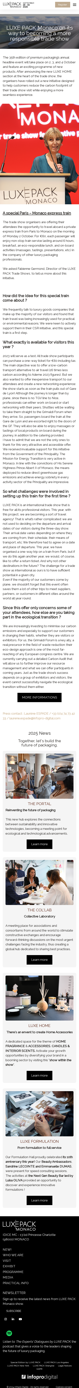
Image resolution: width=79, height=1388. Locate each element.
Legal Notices (65, 1365)
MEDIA (8, 1277)
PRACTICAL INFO (16, 1283)
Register (62, 4)
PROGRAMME (13, 1272)
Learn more (39, 844)
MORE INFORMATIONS (39, 697)
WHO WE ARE (13, 1255)
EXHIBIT (9, 1266)
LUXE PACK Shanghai (43, 1365)
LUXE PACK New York (18, 1365)
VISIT (7, 1261)
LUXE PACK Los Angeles (56, 1362)
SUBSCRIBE (13, 1311)
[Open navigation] (74, 5)
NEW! (7, 1249)
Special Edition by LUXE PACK (25, 1362)
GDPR (39, 1369)
